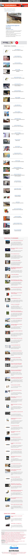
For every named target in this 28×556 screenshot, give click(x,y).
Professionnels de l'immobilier (19, 535)
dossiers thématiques (18, 539)
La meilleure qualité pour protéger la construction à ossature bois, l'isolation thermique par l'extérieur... (17, 367)
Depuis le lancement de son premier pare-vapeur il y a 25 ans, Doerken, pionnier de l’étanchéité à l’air (17, 440)
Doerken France (10, 29)
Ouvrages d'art (12, 539)
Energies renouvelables (9, 534)
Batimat (22, 536)
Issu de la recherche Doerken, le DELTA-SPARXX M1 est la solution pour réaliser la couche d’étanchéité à (16, 466)
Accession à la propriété (12, 537)
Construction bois (12, 538)
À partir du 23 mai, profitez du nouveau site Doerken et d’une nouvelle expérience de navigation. (16, 393)
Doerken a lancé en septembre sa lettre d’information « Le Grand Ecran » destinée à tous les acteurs (16, 446)
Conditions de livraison (16, 553)
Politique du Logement (22, 534)
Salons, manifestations (11, 535)
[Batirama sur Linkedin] (16, 545)
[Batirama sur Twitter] (13, 545)
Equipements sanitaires (4, 535)
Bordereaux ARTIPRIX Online (20, 532)
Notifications (11, 553)
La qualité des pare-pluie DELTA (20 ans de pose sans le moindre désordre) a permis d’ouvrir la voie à (16, 327)
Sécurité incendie (17, 536)
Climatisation (3, 537)
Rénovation (24, 537)
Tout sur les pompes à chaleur (5, 538)
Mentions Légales (23, 552)
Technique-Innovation (4, 536)
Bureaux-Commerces (19, 537)
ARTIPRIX (7, 553)
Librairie (6, 540)
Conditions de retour (22, 553)
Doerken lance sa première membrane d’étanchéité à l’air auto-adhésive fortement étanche (16, 347)
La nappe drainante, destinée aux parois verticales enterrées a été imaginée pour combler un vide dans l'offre (17, 301)
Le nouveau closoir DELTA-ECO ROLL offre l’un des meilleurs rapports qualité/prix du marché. (16, 487)
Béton (14, 536)
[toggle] (1, 1)
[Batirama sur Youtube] (15, 545)
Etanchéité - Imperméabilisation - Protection (10, 11)
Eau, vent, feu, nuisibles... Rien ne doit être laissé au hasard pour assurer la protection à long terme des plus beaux (16, 271)
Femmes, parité (3, 534)
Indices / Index (13, 532)
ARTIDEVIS (3, 553)
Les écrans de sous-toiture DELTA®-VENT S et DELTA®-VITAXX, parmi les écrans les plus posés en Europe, (17, 415)
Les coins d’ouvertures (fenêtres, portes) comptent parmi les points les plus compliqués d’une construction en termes (17, 501)
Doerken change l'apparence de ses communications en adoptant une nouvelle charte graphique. (16, 321)
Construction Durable (19, 538)
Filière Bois (17, 534)
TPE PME (7, 537)
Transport (9, 536)
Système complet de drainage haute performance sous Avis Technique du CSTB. (16, 360)
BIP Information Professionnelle (15, 552)
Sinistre (14, 534)
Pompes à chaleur (7, 539)
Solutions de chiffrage (11, 540)
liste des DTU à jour (8, 532)
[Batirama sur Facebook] (11, 545)
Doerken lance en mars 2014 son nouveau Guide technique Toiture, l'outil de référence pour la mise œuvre (17, 428)
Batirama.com (6, 552)
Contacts (6, 542)
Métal (12, 536)
